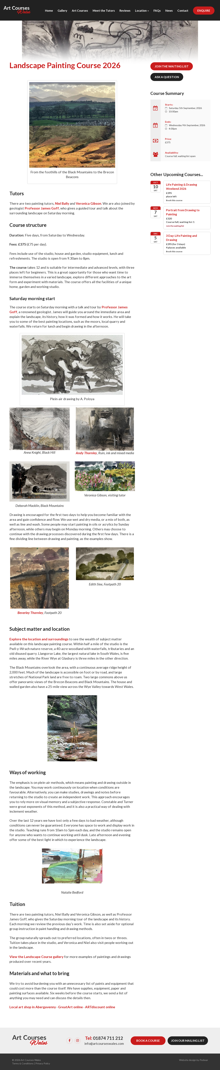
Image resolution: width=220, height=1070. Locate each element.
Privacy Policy (42, 1063)
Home (49, 10)
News (169, 10)
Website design (187, 1060)
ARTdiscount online (100, 1007)
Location (141, 10)
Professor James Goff (42, 208)
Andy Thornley (86, 453)
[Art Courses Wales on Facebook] (69, 1041)
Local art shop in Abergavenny (32, 1007)
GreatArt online (70, 1007)
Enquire (203, 10)
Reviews (124, 10)
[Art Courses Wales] (17, 6)
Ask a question (167, 77)
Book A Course (148, 1040)
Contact (182, 10)
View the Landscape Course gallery (36, 957)
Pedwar (204, 1060)
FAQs (157, 10)
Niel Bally (62, 203)
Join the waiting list (172, 66)
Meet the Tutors (104, 10)
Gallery (62, 10)
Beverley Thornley (30, 613)
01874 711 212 (108, 1038)
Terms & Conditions (23, 1063)
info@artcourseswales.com (104, 1043)
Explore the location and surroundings (38, 639)
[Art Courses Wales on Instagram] (77, 1041)
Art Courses (80, 10)
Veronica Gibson (88, 203)
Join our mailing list (188, 1040)
